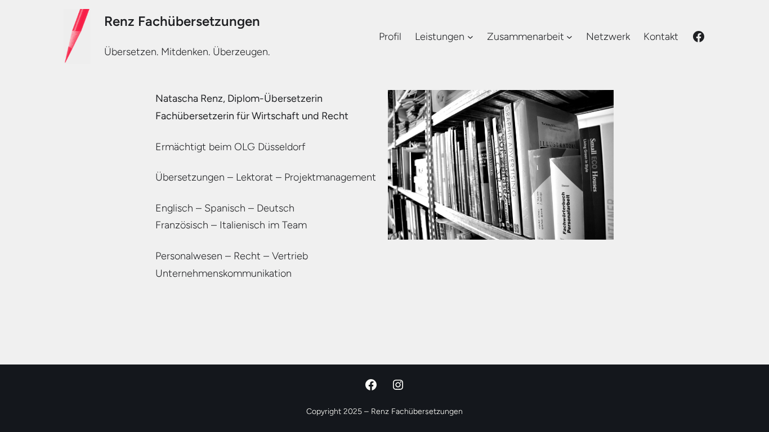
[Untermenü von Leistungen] (470, 37)
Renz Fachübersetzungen (182, 21)
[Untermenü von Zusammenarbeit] (569, 37)
